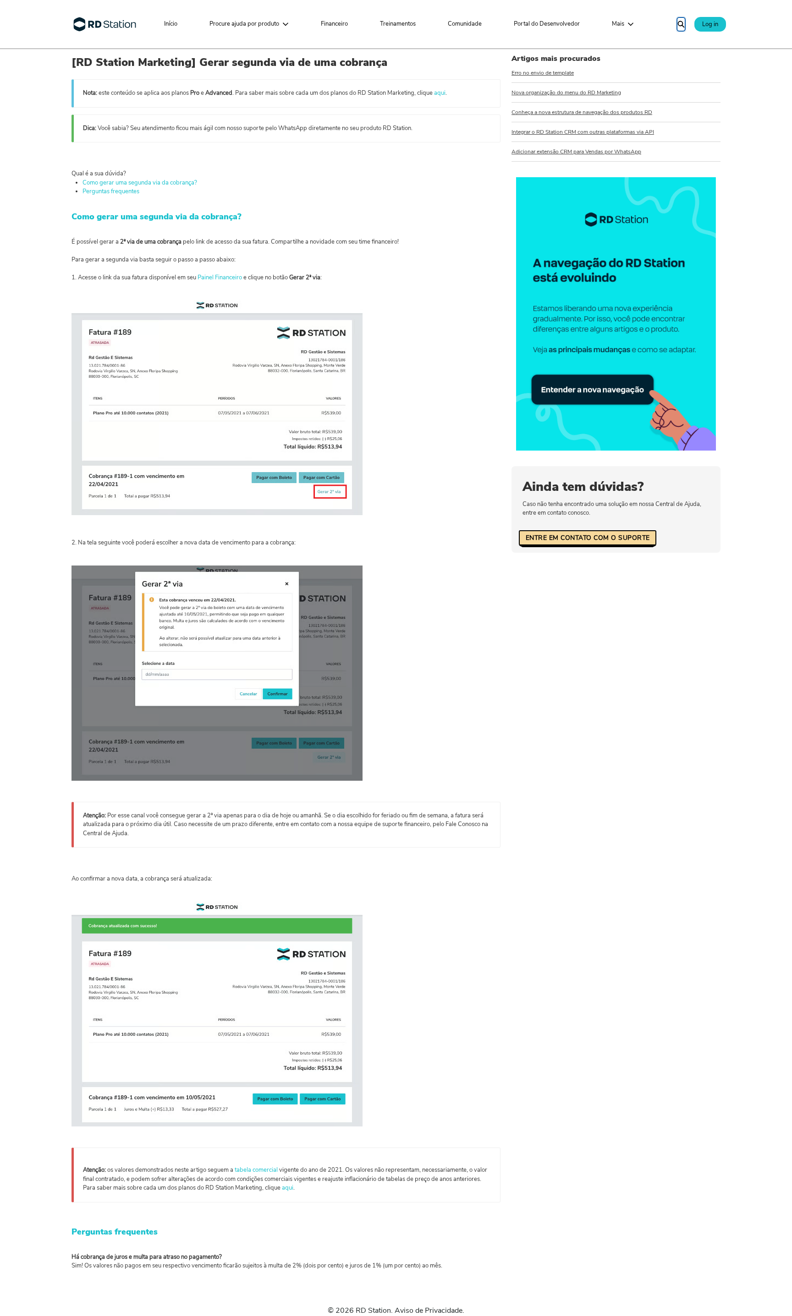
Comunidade (465, 24)
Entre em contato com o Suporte (587, 537)
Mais (618, 24)
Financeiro (334, 24)
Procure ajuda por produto (244, 24)
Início (170, 24)
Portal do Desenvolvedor (547, 24)
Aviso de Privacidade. (429, 1310)
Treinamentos (398, 24)
